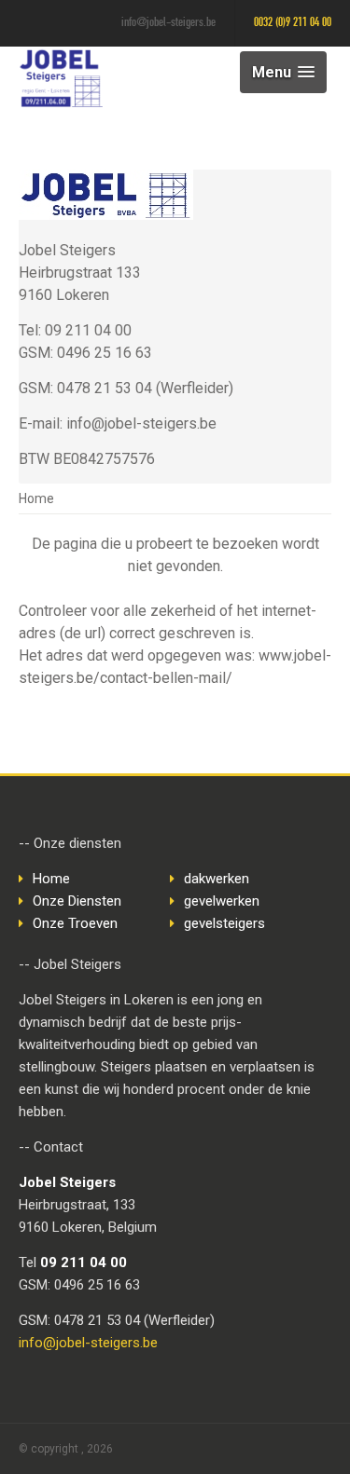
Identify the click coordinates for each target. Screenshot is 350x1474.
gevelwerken (221, 901)
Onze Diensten (77, 901)
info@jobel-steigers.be (168, 23)
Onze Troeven (75, 923)
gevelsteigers (224, 923)
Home (36, 498)
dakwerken (216, 878)
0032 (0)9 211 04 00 (292, 23)
